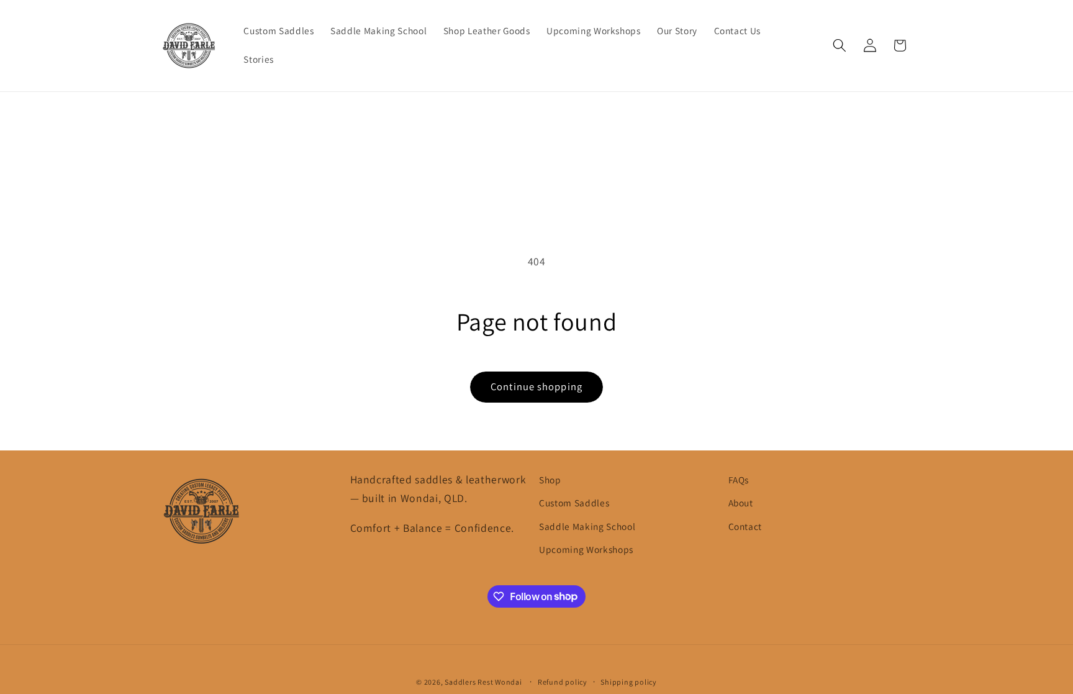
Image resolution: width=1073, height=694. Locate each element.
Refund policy (562, 682)
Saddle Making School (587, 526)
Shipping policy (628, 682)
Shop (550, 479)
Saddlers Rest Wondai (483, 682)
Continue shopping (536, 386)
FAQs (738, 479)
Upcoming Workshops (586, 549)
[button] (839, 45)
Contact (745, 526)
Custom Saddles (574, 502)
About (740, 502)
